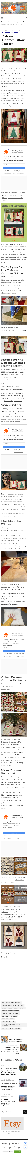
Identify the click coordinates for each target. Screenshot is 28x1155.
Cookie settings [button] (7, 1151)
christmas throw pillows (12, 1005)
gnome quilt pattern (10, 1013)
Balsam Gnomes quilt (11, 739)
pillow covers (8, 1019)
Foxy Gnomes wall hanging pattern (11, 909)
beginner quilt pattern (11, 1002)
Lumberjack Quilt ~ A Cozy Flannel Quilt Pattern (9, 1087)
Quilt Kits (19, 880)
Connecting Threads (13, 401)
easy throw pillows (10, 1010)
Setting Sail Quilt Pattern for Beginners (8, 1103)
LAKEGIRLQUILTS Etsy (12, 763)
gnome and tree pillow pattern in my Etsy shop (12, 197)
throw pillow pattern (11, 1028)
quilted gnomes (8, 1021)
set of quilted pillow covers (11, 1025)
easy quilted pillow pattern (13, 1008)
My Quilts (6, 32)
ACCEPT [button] (17, 1151)
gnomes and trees (9, 1016)
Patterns (14, 32)
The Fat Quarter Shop (15, 398)
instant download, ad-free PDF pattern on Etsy (13, 917)
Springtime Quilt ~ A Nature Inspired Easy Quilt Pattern (8, 1072)
